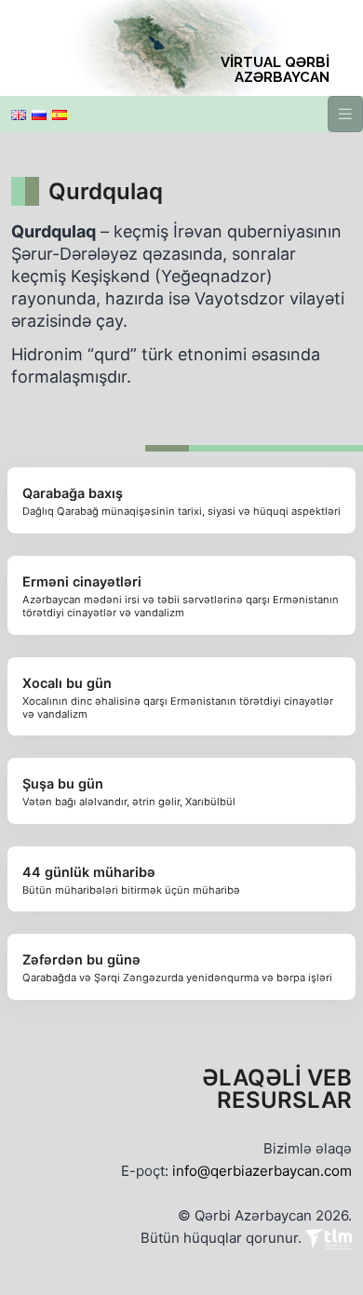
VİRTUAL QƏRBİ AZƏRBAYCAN (275, 70)
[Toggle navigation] (345, 114)
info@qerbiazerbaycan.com (262, 1171)
